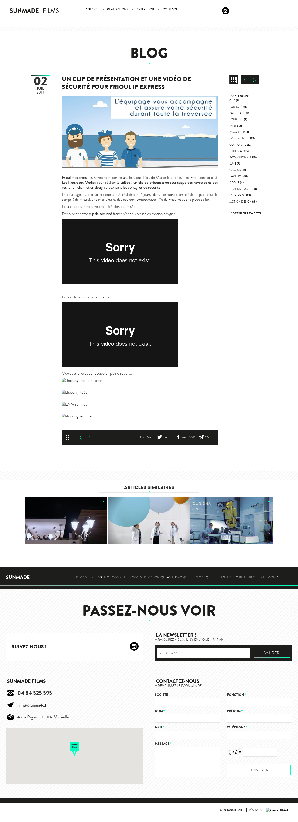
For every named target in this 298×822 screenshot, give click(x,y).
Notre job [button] (145, 9)
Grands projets (243, 189)
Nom (160, 711)
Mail (208, 437)
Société (161, 694)
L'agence (238, 176)
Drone (236, 182)
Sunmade (18, 577)
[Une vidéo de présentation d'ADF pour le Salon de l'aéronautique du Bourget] (231, 520)
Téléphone (237, 727)
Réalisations (117, 9)
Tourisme (238, 119)
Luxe (234, 164)
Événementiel (242, 138)
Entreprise (240, 195)
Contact (170, 9)
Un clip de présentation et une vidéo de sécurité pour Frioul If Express (126, 83)
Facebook (188, 437)
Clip (234, 100)
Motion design (243, 201)
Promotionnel (243, 157)
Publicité (238, 107)
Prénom (235, 711)
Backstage (239, 113)
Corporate (240, 145)
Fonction (236, 694)
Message (163, 743)
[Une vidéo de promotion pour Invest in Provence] (66, 520)
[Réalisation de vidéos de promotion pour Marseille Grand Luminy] (149, 520)
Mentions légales (232, 810)
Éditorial (239, 151)
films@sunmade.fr (32, 705)
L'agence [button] (91, 9)
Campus (237, 170)
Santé (235, 126)
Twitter (168, 437)
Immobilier (239, 132)
